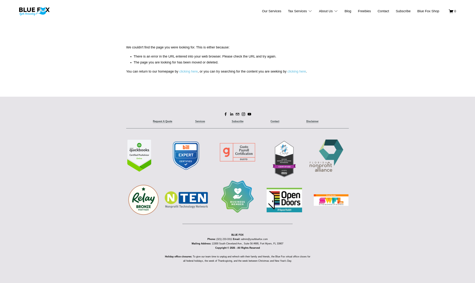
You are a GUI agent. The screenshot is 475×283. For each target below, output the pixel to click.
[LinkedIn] (231, 114)
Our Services (271, 11)
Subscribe (403, 11)
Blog (348, 11)
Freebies (364, 11)
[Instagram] (243, 114)
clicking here (188, 71)
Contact (383, 11)
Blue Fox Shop (428, 11)
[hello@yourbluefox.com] (237, 114)
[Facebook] (225, 114)
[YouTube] (249, 114)
